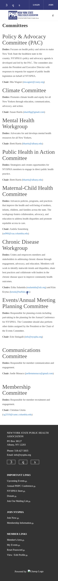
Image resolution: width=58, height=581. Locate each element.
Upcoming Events (16, 481)
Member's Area (14, 540)
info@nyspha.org (33, 336)
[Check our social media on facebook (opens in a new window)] (8, 5)
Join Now (12, 517)
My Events (12, 545)
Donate (10, 496)
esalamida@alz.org (36, 287)
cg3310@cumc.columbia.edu (17, 414)
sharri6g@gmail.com (34, 112)
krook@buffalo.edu (20, 291)
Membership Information (19, 523)
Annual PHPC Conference (20, 486)
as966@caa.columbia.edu (15, 233)
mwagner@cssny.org (33, 82)
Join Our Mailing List (17, 501)
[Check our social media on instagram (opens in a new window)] (14, 5)
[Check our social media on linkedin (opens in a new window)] (21, 5)
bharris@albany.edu (32, 143)
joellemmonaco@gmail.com (39, 373)
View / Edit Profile (16, 555)
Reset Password (14, 550)
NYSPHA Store (15, 491)
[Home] (23, 15)
